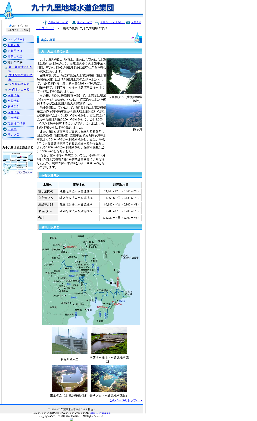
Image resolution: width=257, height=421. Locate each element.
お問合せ (136, 22)
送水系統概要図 (19, 84)
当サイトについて (58, 22)
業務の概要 (15, 56)
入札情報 (14, 112)
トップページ (17, 39)
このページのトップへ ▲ (126, 400)
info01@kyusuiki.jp (100, 412)
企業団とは (15, 50)
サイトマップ (84, 22)
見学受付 (14, 106)
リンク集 (14, 134)
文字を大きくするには (112, 22)
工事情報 (14, 118)
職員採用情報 (17, 123)
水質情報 (14, 101)
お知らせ (14, 45)
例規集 (12, 129)
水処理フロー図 (19, 89)
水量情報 (14, 95)
